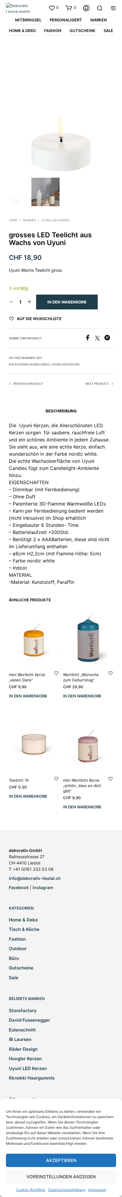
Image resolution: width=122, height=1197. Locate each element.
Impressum (97, 1190)
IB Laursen (20, 1039)
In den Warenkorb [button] (28, 696)
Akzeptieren (61, 1160)
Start (13, 220)
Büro (14, 958)
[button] (53, 8)
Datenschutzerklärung (66, 1190)
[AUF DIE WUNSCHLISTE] (56, 672)
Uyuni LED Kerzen (55, 220)
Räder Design (23, 1049)
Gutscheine (21, 968)
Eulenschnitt (22, 1030)
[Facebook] (90, 339)
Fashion (17, 939)
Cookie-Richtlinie (30, 1190)
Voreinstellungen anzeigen (61, 1176)
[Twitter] (99, 339)
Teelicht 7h (19, 780)
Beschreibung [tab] (61, 410)
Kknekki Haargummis (31, 1078)
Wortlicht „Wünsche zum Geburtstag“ (81, 677)
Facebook (19, 887)
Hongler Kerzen (25, 1058)
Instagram (43, 887)
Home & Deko (40, 364)
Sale (13, 977)
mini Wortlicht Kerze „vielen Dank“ (27, 677)
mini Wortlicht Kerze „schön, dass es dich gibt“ (82, 785)
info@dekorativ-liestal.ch (35, 878)
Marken (29, 220)
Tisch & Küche (24, 929)
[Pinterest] (108, 339)
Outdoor (18, 948)
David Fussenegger (29, 1020)
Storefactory (23, 1010)
